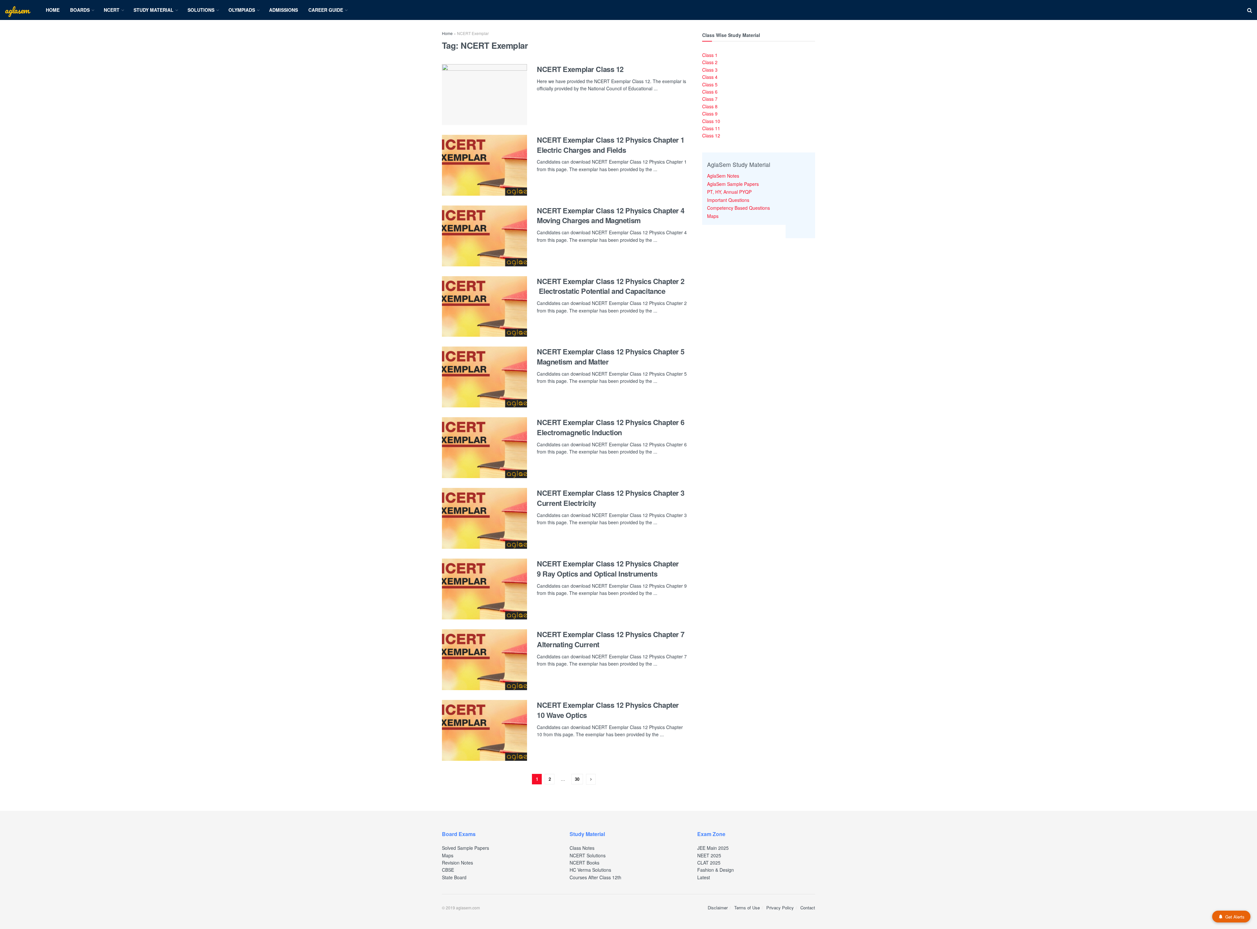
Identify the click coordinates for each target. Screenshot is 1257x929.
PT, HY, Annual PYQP (729, 191)
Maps (713, 216)
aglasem (17, 10)
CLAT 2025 (708, 862)
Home (53, 10)
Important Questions (728, 200)
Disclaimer (718, 907)
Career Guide (325, 10)
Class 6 (710, 91)
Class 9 (710, 113)
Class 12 (711, 135)
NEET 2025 (709, 855)
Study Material (153, 10)
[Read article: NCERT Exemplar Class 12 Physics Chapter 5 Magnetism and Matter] (484, 377)
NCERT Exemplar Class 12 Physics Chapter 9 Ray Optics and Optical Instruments (608, 568)
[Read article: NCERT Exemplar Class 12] (484, 94)
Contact (807, 907)
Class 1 (710, 55)
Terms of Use (747, 907)
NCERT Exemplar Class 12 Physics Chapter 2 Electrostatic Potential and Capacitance (610, 286)
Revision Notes (457, 862)
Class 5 (710, 84)
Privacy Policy (780, 907)
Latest (703, 877)
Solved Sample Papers (465, 848)
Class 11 (711, 128)
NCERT (111, 10)
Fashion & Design (715, 869)
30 (577, 779)
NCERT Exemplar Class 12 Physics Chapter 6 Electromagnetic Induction (610, 427)
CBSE (448, 869)
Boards (80, 10)
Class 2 (710, 62)
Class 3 (710, 69)
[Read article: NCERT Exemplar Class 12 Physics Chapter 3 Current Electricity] (484, 518)
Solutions (201, 10)
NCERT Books (584, 862)
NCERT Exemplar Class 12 (580, 69)
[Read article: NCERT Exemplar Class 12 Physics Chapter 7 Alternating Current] (484, 659)
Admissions (283, 10)
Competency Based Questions (738, 208)
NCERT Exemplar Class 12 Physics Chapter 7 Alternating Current (610, 639)
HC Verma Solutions (590, 869)
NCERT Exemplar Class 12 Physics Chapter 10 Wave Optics (608, 710)
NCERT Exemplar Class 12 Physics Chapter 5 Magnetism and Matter (610, 356)
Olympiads (241, 10)
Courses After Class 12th (595, 877)
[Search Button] (1249, 10)
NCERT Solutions (588, 855)
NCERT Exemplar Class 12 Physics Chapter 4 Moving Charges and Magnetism (610, 215)
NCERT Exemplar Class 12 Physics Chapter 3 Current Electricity (610, 498)
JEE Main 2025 (713, 848)
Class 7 (710, 99)
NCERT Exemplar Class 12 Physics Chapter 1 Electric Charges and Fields (610, 144)
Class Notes (582, 848)
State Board (454, 877)
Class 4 (710, 77)
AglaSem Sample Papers (733, 184)
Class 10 (711, 121)
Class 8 (710, 106)
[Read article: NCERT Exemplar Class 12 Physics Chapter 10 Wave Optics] (484, 730)
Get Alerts (1235, 917)
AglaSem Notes (723, 175)
